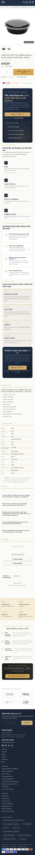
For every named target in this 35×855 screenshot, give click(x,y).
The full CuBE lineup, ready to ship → (16, 83)
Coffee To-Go (16, 827)
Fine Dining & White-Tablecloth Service (13, 820)
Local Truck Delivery (7, 803)
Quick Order (5, 796)
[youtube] (6, 745)
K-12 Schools (22, 839)
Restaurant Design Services (9, 784)
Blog (3, 762)
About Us (4, 751)
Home (2, 7)
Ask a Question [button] (18, 563)
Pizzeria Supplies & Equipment (11, 824)
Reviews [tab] (5, 576)
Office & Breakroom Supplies (11, 831)
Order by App (6, 798)
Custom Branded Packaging (10, 768)
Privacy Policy (5, 846)
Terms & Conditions (23, 846)
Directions (5, 759)
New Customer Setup (8, 811)
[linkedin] (3, 745)
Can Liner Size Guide (8, 789)
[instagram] (12, 745)
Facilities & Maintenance (25, 835)
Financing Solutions (7, 776)
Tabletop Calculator (7, 771)
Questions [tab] (16, 576)
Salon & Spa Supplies (9, 835)
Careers (4, 757)
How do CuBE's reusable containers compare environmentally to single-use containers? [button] (16, 496)
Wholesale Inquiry (7, 808)
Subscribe (27, 722)
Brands (4, 754)
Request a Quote (16, 114)
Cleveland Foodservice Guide (10, 781)
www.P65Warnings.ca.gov (18, 482)
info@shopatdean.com (8, 742)
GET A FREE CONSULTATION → (17, 676)
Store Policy (13, 846)
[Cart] (29, 2)
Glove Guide (5, 786)
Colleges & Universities (9, 839)
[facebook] (9, 745)
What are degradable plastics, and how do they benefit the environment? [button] (15, 522)
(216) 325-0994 (8, 740)
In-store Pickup (6, 801)
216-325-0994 (19, 118)
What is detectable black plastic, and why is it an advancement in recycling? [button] (16, 531)
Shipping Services (7, 806)
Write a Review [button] (18, 559)
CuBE (7, 7)
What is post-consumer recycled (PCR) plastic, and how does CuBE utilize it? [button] (14, 504)
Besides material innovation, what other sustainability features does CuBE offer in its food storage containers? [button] (16, 513)
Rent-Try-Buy (5, 774)
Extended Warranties (8, 779)
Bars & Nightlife (27, 824)
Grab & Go (6, 827)
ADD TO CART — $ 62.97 (23, 72)
